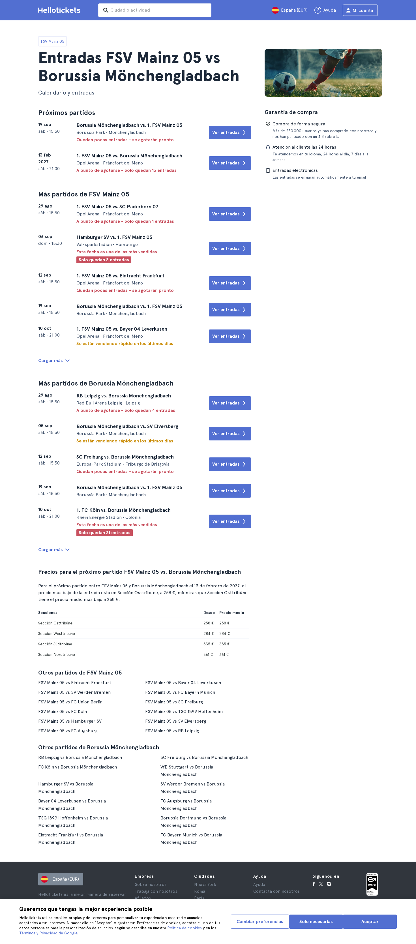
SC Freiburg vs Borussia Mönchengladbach (204, 757)
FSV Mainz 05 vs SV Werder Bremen (74, 692)
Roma (199, 891)
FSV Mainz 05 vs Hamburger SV (70, 721)
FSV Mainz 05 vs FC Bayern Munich (180, 692)
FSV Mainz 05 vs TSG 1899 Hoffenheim (184, 711)
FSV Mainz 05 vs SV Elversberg (175, 721)
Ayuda (259, 884)
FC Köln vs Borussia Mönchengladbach (77, 767)
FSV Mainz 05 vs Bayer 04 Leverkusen (183, 682)
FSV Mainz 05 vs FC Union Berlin (70, 702)
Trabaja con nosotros (156, 891)
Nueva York (205, 884)
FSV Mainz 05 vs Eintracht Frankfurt (74, 682)
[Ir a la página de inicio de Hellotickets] (60, 10)
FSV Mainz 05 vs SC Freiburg (174, 702)
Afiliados (143, 898)
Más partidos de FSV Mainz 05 (83, 194)
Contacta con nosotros (276, 891)
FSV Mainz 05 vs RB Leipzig (172, 730)
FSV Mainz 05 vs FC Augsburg (68, 730)
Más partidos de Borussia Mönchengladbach (105, 383)
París (199, 898)
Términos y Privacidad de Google (48, 933)
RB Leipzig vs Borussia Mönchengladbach (80, 757)
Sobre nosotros (150, 884)
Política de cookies (184, 928)
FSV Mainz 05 (52, 41)
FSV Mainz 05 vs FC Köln (62, 711)
